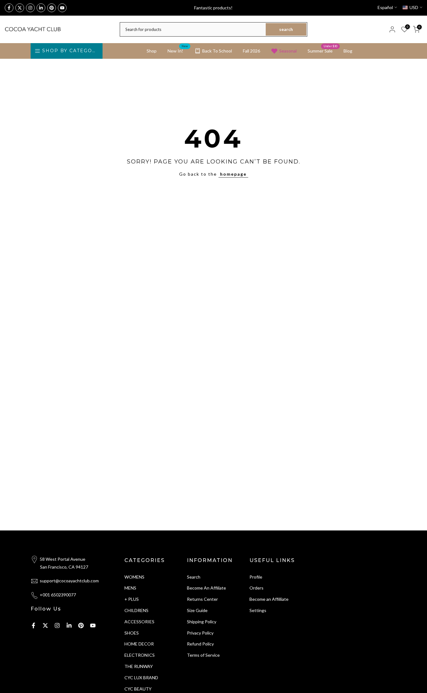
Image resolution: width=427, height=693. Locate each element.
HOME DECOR (139, 643)
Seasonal (288, 50)
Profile (255, 577)
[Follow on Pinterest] (51, 7)
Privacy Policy (200, 632)
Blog (348, 50)
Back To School (217, 50)
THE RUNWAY (138, 666)
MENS (130, 587)
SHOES (131, 632)
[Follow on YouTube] (62, 7)
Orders (256, 587)
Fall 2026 (251, 50)
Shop (152, 50)
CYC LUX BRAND (141, 677)
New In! (178, 50)
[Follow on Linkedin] (41, 7)
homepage (233, 174)
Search (193, 577)
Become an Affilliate (269, 599)
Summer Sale (322, 50)
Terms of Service (203, 655)
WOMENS (134, 577)
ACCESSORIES (139, 621)
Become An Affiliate (206, 587)
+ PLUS (131, 599)
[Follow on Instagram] (30, 7)
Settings (257, 610)
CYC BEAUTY (138, 688)
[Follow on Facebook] (9, 7)
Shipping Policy (201, 621)
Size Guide (197, 610)
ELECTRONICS (139, 655)
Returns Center (202, 599)
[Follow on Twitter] (19, 7)
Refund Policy (200, 643)
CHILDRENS (136, 610)
